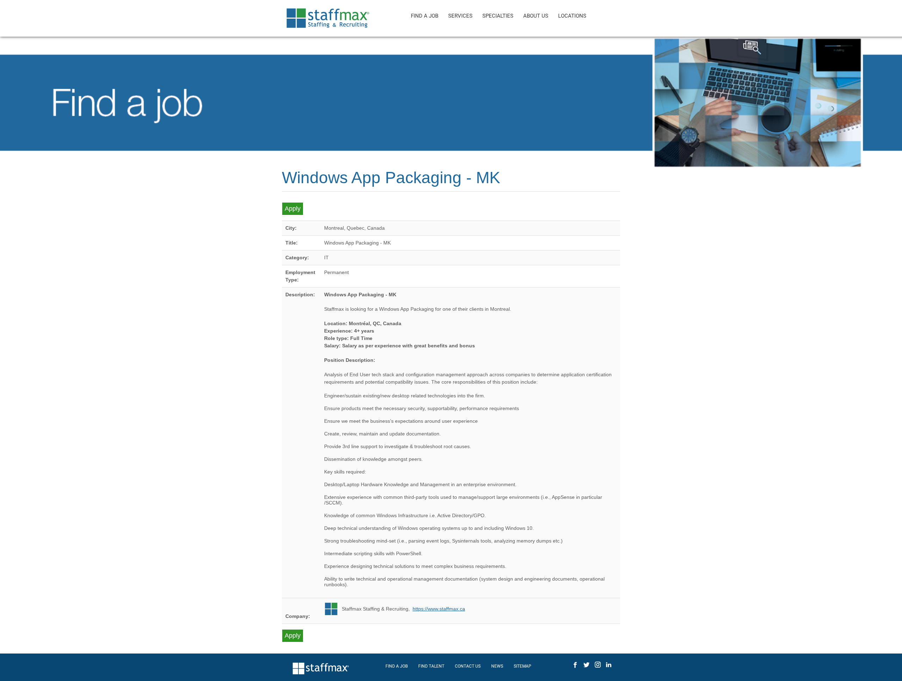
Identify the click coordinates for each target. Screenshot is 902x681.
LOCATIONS (572, 16)
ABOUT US (535, 16)
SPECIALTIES (497, 16)
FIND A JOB (424, 16)
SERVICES (460, 16)
